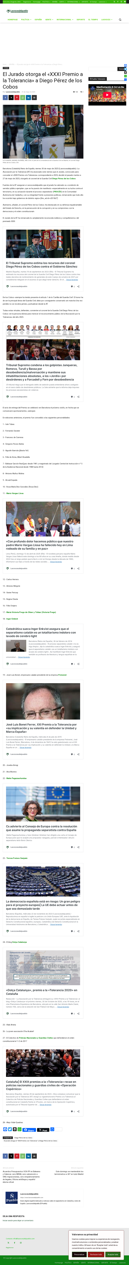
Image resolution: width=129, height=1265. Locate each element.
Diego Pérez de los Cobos (23, 1138)
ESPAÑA (11, 64)
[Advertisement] (64, 11)
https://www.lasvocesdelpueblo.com (31, 1197)
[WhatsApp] (22, 97)
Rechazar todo (96, 1255)
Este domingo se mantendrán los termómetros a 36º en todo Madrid (68, 1172)
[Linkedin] (28, 97)
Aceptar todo (113, 1255)
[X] (11, 97)
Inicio (5, 64)
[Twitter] (114, 1)
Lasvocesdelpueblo (13, 92)
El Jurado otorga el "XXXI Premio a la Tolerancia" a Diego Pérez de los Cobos (30, 1141)
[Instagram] (121, 1)
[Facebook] (117, 1)
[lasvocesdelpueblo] (18, 11)
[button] (120, 20)
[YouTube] (124, 1)
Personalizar (79, 1255)
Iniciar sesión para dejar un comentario (18, 1221)
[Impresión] (34, 97)
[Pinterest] (16, 97)
